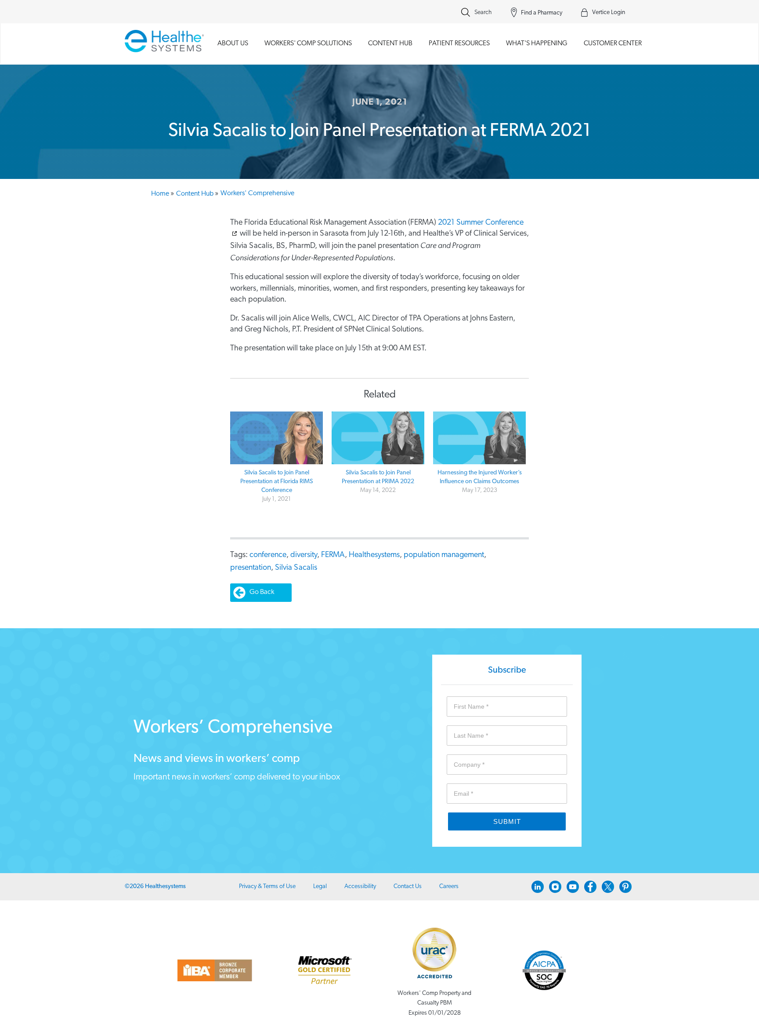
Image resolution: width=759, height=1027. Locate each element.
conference (267, 555)
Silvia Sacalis (296, 568)
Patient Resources (459, 43)
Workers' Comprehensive (257, 193)
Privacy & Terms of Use (267, 886)
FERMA (333, 555)
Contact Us (408, 886)
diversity (303, 555)
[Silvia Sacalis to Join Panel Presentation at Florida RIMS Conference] (276, 438)
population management (444, 555)
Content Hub (390, 43)
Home (162, 194)
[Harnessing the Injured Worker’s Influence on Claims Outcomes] (479, 438)
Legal (320, 886)
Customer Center (613, 43)
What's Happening (536, 43)
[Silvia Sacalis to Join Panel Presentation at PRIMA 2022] (378, 438)
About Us (232, 43)
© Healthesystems (155, 886)
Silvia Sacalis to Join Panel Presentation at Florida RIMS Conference (276, 482)
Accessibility (360, 886)
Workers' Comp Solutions (308, 43)
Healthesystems (374, 555)
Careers (449, 886)
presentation (250, 568)
